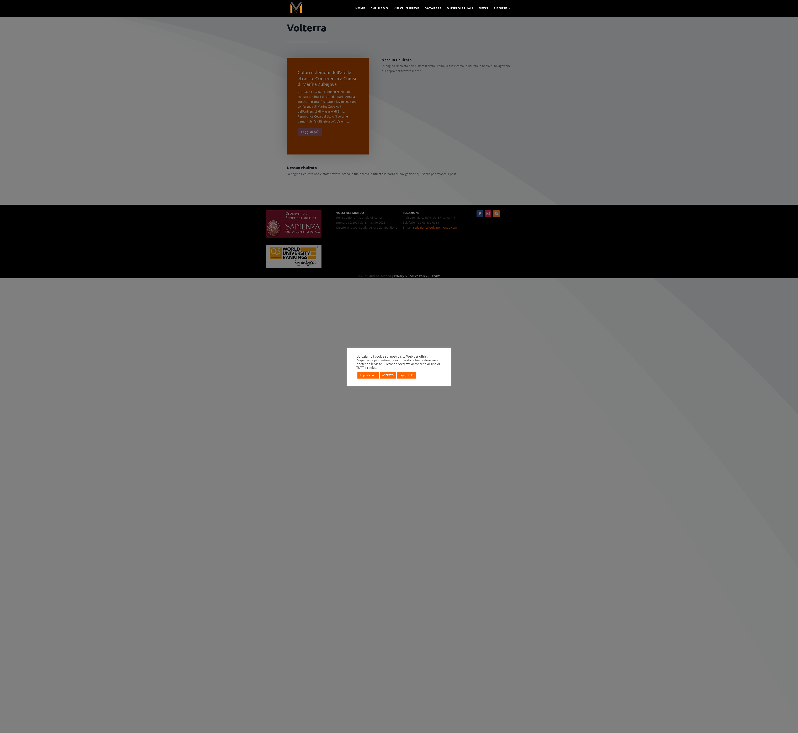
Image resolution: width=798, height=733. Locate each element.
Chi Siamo (379, 8)
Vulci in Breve (406, 8)
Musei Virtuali (460, 8)
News (483, 8)
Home (360, 8)
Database (433, 8)
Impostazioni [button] (368, 375)
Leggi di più (407, 375)
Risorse (500, 8)
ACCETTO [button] (388, 375)
